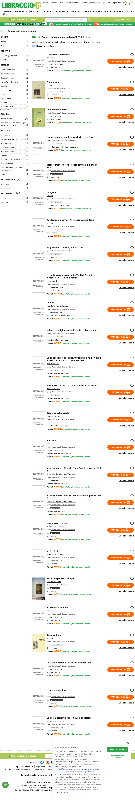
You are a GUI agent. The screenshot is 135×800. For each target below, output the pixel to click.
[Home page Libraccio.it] (21, 8)
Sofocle (14, 86)
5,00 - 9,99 (14, 184)
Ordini (54, 3)
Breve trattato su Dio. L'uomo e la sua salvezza (72, 385)
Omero (49, 693)
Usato (14, 46)
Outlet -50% (77, 11)
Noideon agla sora (57, 109)
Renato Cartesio (53, 416)
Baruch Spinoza (53, 389)
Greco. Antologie (14, 147)
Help (51, 766)
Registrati (116, 3)
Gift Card (129, 11)
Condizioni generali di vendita (17, 769)
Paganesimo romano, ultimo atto (65, 247)
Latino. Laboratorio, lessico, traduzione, (14, 169)
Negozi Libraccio (123, 19)
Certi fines (52, 550)
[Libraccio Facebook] (42, 764)
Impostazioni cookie (117, 756)
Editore (86, 42)
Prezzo (98, 42)
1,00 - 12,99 (14, 198)
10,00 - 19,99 (14, 188)
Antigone (51, 192)
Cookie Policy (62, 792)
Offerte (6, 14)
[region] (91, 768)
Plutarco (64, 306)
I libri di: (36, 37)
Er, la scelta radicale (57, 607)
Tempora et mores (57, 523)
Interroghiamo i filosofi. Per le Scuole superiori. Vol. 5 (74, 497)
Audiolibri (97, 11)
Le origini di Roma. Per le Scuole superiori (69, 717)
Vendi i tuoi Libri (96, 3)
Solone (50, 302)
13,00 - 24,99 (14, 202)
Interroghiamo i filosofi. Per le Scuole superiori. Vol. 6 (74, 469)
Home (3, 31)
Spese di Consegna (24, 766)
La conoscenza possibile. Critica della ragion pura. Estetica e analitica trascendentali (74, 359)
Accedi (107, 3)
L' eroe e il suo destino (58, 54)
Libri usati (47, 11)
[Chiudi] (128, 743)
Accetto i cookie (117, 749)
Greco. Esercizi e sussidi (14, 159)
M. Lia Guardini (53, 281)
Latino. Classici (14, 143)
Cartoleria (118, 11)
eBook (88, 11)
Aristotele (57, 306)
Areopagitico (54, 635)
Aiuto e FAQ (83, 3)
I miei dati (46, 3)
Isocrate (50, 223)
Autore (74, 42)
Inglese (14, 174)
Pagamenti (40, 766)
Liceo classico (14, 119)
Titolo (53, 46)
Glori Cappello (14, 98)
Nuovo (14, 42)
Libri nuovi (35, 11)
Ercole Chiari (14, 90)
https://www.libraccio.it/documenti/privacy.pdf (78, 769)
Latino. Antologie (14, 151)
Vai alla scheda (126, 67)
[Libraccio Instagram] (47, 764)
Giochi (107, 11)
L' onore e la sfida (56, 690)
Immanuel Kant (53, 364)
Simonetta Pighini (14, 74)
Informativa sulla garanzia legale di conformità (41, 775)
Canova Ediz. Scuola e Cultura (63, 61)
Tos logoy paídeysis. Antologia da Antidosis (70, 220)
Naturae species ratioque (60, 578)
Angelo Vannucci (14, 70)
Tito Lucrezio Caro (54, 582)
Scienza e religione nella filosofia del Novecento (72, 330)
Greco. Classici (14, 135)
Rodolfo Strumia (14, 78)
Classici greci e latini (14, 56)
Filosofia (14, 60)
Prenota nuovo (119, 61)
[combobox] (66, 19)
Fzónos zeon (53, 82)
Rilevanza (40, 46)
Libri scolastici (15, 11)
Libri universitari (61, 11)
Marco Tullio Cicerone (14, 82)
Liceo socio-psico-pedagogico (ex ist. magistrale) (14, 124)
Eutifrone (51, 440)
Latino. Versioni (14, 164)
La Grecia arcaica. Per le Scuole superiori (69, 662)
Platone (14, 102)
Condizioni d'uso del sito (44, 769)
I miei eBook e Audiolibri (68, 3)
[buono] (67, 24)
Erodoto (50, 85)
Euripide (14, 94)
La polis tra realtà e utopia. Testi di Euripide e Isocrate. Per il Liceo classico (71, 276)
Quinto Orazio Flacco (55, 554)
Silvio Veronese (14, 106)
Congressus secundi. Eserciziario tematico (70, 137)
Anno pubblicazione (56, 42)
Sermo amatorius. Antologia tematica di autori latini (72, 166)
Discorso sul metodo (58, 413)
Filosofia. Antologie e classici (14, 139)
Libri (13, 19)
